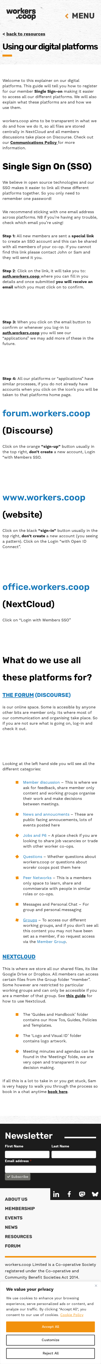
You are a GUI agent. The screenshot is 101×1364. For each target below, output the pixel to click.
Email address (18, 1161)
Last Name (60, 1146)
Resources (18, 1237)
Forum (13, 1246)
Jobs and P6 (35, 835)
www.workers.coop (43, 498)
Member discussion (41, 782)
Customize (50, 1340)
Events (14, 1218)
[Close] (96, 1286)
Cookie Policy (71, 1315)
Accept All (50, 1327)
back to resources (25, 34)
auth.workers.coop (21, 276)
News (11, 1228)
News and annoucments (47, 814)
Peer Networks (38, 877)
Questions (33, 856)
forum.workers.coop (46, 414)
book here (57, 1091)
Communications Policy (34, 142)
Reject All (51, 1353)
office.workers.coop (45, 587)
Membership (20, 1209)
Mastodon (82, 1194)
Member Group (51, 941)
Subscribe (19, 1177)
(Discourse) (36, 695)
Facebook (69, 1194)
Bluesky (95, 1194)
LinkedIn (56, 1194)
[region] (50, 1322)
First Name (14, 1146)
